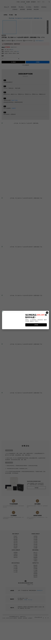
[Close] (47, 312)
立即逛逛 (36, 324)
